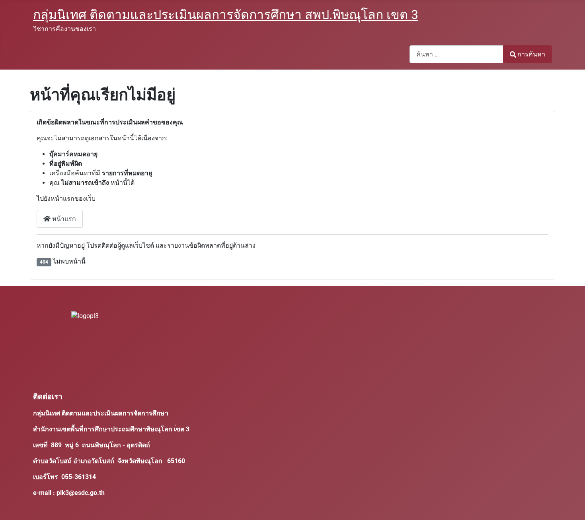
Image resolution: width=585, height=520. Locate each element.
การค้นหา (531, 54)
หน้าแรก (63, 219)
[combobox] (456, 54)
